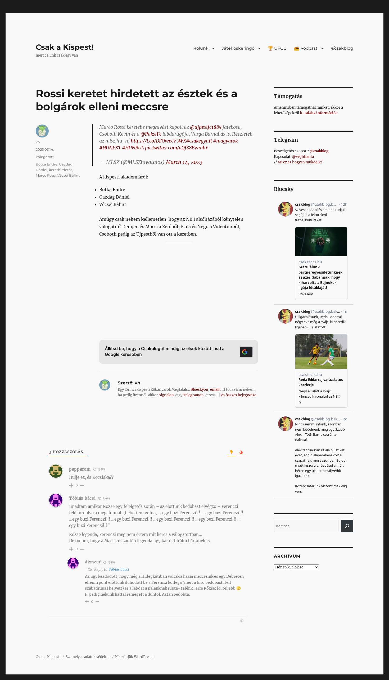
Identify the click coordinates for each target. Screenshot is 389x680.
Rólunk (201, 48)
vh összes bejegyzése (238, 395)
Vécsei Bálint (68, 175)
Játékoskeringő (238, 48)
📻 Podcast (306, 48)
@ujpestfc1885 (205, 127)
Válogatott (45, 157)
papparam (80, 469)
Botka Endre (46, 164)
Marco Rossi (46, 175)
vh (38, 142)
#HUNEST (110, 148)
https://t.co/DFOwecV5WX (158, 141)
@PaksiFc (151, 134)
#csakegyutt (199, 141)
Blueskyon (199, 389)
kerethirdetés (60, 170)
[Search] (347, 526)
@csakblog (319, 151)
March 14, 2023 (184, 162)
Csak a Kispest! (65, 47)
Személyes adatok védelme (88, 657)
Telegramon (193, 395)
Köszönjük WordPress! (134, 657)
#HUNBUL (133, 148)
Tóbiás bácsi (119, 569)
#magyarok (225, 141)
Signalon (166, 395)
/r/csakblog (342, 48)
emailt (215, 389)
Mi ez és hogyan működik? (300, 162)
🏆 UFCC (277, 48)
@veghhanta (303, 156)
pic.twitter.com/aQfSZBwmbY (176, 148)
